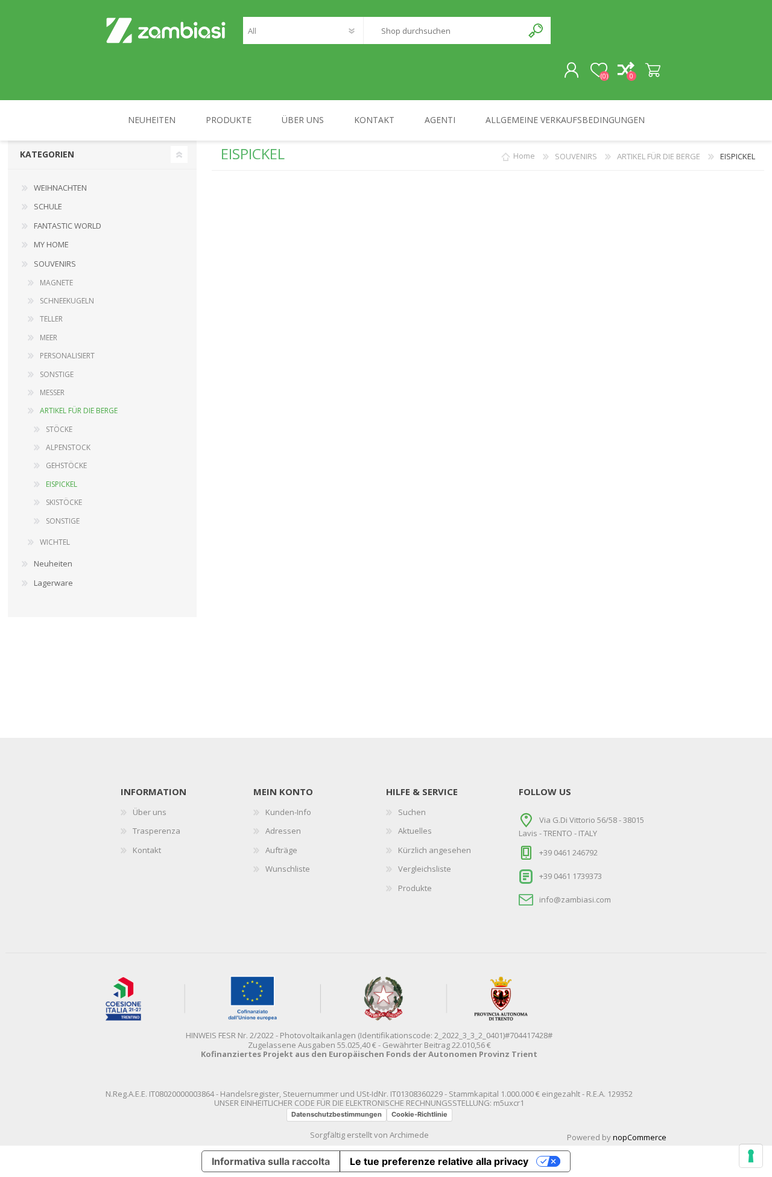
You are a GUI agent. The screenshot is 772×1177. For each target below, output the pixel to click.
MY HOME (51, 244)
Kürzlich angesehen (434, 850)
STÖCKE (59, 429)
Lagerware (53, 582)
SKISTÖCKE (64, 502)
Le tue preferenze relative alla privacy (439, 1161)
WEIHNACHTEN (60, 187)
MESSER (52, 392)
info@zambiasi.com (575, 898)
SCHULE (48, 206)
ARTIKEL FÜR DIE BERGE (79, 410)
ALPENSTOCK (68, 447)
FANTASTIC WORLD (67, 225)
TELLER (51, 319)
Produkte (415, 888)
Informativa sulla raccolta (271, 1161)
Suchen (536, 30)
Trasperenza (156, 830)
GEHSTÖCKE (66, 465)
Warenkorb (652, 70)
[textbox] (442, 30)
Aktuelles (415, 830)
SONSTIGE (57, 374)
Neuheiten (53, 563)
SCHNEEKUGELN (67, 301)
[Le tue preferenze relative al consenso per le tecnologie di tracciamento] (750, 1155)
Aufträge (281, 850)
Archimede (409, 1134)
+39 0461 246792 (568, 852)
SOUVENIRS (55, 263)
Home (524, 156)
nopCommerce (639, 1137)
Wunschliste (287, 868)
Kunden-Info (288, 812)
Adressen (283, 830)
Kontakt (147, 850)
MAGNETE (56, 283)
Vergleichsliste (424, 868)
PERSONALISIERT (67, 356)
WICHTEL (55, 542)
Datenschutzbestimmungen (336, 1114)
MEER (48, 337)
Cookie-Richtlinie (419, 1114)
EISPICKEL (61, 484)
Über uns (149, 812)
